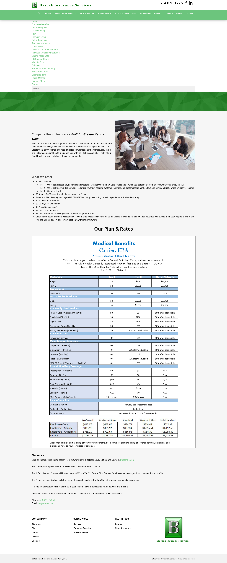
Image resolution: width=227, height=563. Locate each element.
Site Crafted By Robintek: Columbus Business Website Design (173, 559)
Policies (35, 536)
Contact (35, 532)
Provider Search (80, 532)
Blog (34, 528)
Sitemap (36, 540)
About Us (36, 524)
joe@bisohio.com (46, 503)
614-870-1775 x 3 (47, 500)
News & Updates (122, 528)
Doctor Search (127, 459)
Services (77, 524)
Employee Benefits (82, 528)
